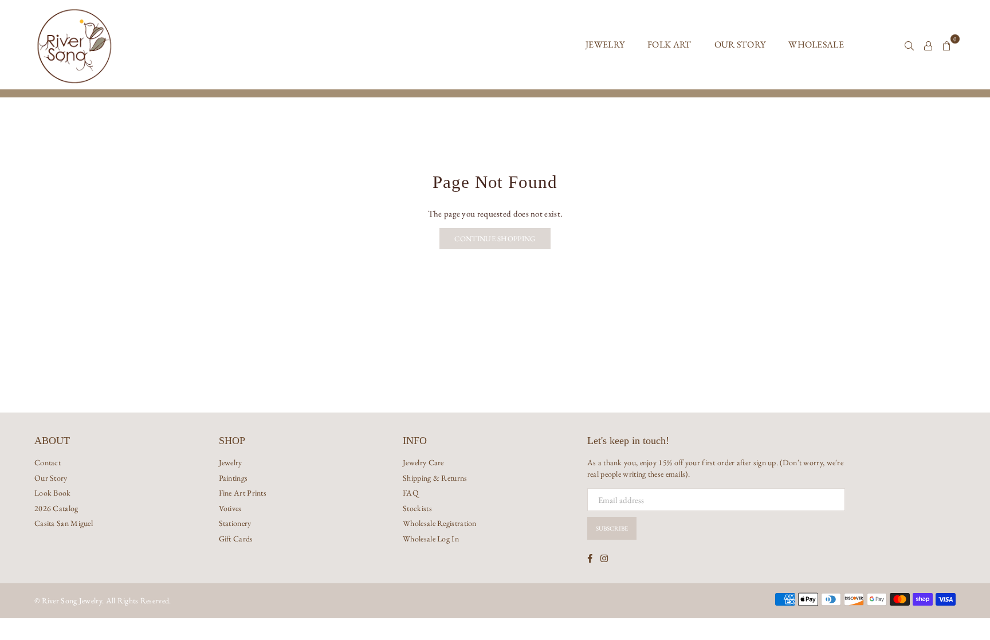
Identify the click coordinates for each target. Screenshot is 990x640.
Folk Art (669, 44)
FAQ (411, 493)
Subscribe (612, 528)
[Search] (909, 44)
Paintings (233, 478)
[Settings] (928, 44)
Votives (230, 508)
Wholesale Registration (440, 523)
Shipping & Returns (435, 478)
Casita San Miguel (63, 523)
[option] (495, 93)
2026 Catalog (56, 508)
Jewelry (605, 44)
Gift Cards (236, 538)
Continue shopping (494, 239)
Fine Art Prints (243, 493)
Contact (47, 462)
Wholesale (816, 44)
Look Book (52, 493)
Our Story (740, 44)
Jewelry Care (423, 462)
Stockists (417, 508)
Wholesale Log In (431, 538)
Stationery (235, 523)
